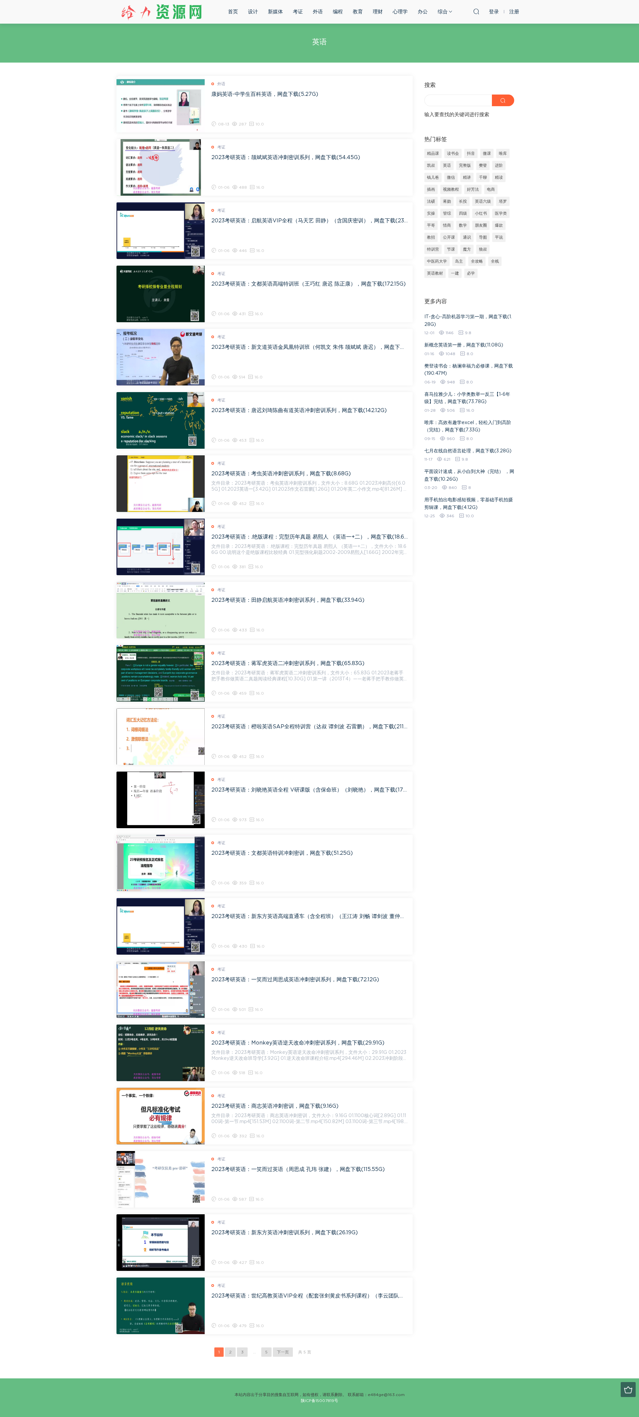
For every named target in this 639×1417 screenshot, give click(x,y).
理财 (378, 11)
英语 (447, 165)
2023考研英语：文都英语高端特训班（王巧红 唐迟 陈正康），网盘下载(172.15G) (308, 284)
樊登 (483, 165)
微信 (451, 177)
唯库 (503, 153)
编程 (338, 11)
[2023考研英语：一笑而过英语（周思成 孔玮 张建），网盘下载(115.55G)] (160, 1179)
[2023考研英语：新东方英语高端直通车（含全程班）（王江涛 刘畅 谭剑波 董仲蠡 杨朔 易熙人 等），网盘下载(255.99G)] (160, 926)
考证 (298, 11)
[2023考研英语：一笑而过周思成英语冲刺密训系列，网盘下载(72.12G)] (160, 989)
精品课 (433, 153)
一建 (455, 273)
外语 (318, 11)
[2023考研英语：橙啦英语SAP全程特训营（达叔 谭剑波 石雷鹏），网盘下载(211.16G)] (160, 736)
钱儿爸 (433, 177)
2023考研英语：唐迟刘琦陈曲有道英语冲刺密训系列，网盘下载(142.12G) (299, 410)
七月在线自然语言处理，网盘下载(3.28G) (468, 451)
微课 (487, 153)
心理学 (400, 11)
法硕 (431, 201)
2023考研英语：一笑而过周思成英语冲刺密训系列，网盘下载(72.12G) (295, 979)
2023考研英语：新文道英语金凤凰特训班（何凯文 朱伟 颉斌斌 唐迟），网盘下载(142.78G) (309, 347)
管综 (447, 213)
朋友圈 (481, 225)
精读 (499, 177)
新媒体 (275, 11)
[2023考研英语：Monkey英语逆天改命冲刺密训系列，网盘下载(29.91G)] (160, 1052)
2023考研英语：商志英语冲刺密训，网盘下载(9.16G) (274, 1106)
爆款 (499, 225)
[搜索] (476, 11)
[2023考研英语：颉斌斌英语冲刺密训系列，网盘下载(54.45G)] (160, 167)
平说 (499, 237)
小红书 (481, 213)
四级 (463, 213)
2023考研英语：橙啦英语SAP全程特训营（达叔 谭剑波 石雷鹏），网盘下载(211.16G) (309, 726)
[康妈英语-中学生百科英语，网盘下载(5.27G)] (160, 104)
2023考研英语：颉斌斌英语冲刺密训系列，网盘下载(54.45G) (285, 157)
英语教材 (435, 273)
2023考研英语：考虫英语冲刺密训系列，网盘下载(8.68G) (281, 473)
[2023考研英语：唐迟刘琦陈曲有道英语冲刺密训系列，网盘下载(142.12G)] (160, 420)
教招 (431, 237)
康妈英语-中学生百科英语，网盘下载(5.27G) (264, 94)
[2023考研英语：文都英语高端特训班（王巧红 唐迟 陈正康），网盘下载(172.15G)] (160, 293)
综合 (443, 11)
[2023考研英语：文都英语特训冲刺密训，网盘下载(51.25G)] (160, 862)
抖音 (471, 153)
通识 (467, 237)
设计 (253, 11)
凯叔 (431, 165)
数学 (463, 225)
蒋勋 (447, 201)
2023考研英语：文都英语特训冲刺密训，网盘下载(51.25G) (282, 853)
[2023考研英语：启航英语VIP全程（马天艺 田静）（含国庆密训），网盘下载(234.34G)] (160, 230)
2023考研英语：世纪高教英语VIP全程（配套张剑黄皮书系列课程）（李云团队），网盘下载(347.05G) (309, 1296)
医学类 (501, 213)
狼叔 (483, 249)
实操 (431, 213)
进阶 (499, 165)
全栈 (495, 261)
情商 (447, 225)
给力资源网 (161, 11)
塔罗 (503, 201)
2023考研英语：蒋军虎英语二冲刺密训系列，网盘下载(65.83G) (287, 663)
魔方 (467, 249)
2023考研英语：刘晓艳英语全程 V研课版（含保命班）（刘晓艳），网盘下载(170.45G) (309, 790)
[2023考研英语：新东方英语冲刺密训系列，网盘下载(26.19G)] (160, 1242)
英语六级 (483, 201)
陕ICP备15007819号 (319, 1401)
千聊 (483, 177)
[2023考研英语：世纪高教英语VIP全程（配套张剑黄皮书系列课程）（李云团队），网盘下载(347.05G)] (160, 1305)
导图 (483, 237)
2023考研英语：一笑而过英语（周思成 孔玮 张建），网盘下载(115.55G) (298, 1169)
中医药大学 (437, 261)
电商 (491, 189)
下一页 (283, 1352)
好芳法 (473, 189)
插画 (431, 189)
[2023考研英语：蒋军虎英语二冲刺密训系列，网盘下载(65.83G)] (160, 673)
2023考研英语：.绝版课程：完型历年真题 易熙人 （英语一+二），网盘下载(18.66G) (309, 537)
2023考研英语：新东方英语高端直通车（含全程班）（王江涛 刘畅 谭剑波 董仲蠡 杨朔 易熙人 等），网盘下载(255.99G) (309, 916)
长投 (463, 201)
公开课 (449, 237)
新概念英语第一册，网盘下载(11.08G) (463, 345)
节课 (451, 249)
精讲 (467, 177)
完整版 (465, 165)
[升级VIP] (628, 1389)
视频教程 (451, 189)
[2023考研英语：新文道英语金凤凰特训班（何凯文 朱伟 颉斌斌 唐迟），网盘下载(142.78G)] (160, 356)
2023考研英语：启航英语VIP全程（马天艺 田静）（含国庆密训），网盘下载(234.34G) (309, 220)
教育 (358, 11)
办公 (423, 11)
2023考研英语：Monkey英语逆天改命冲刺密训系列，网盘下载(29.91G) (297, 1043)
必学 (471, 273)
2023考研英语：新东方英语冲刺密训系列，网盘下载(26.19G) (284, 1232)
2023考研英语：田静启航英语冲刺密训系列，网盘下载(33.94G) (287, 600)
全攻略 (477, 261)
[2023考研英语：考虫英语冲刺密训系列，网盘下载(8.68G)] (160, 483)
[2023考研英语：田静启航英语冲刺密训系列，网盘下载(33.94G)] (160, 609)
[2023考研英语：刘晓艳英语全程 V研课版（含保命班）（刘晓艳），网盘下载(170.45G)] (160, 799)
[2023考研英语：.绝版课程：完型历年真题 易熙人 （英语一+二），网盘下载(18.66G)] (160, 546)
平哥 (431, 225)
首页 (233, 11)
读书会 (453, 153)
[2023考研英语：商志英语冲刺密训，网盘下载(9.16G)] (160, 1115)
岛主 (459, 261)
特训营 (433, 249)
